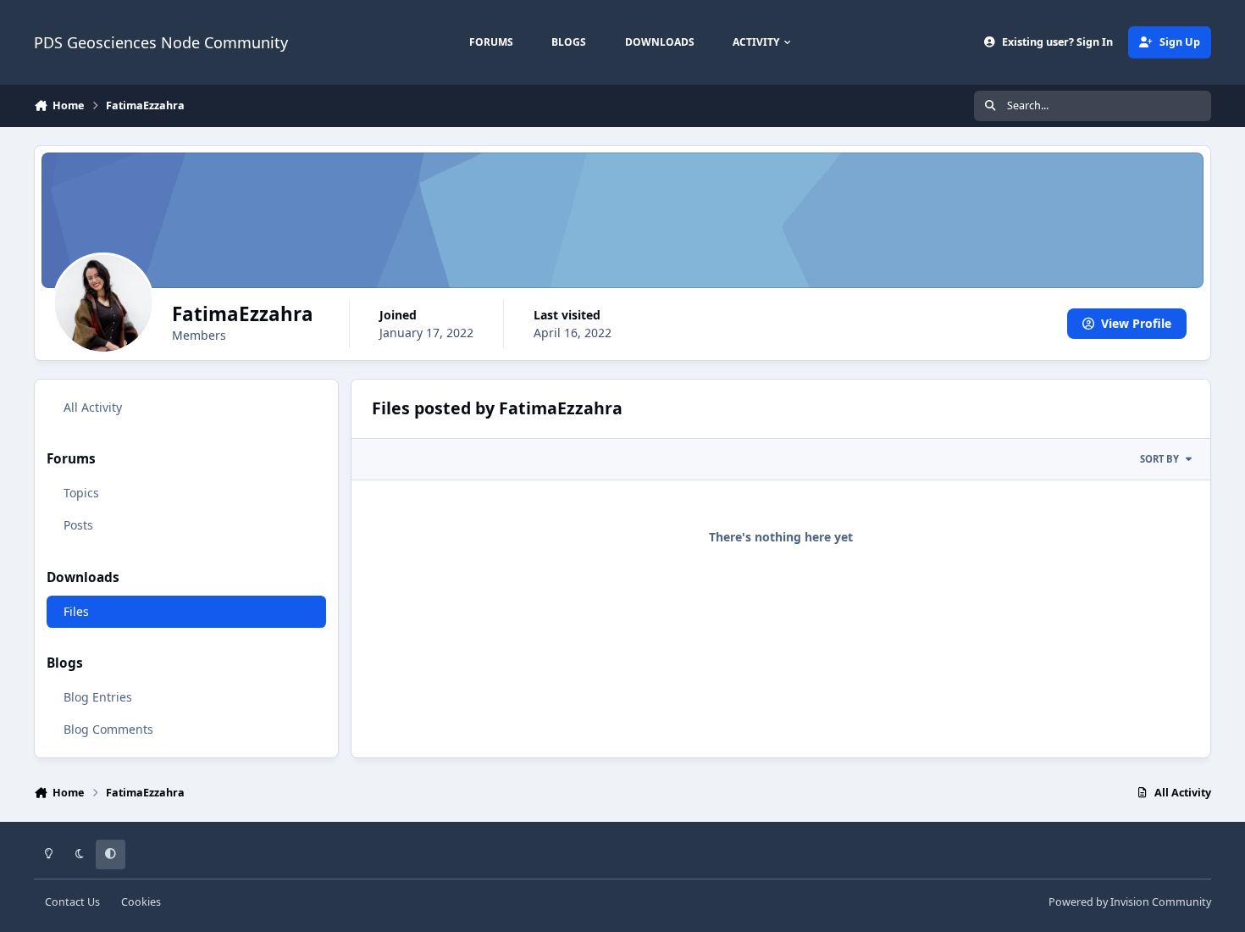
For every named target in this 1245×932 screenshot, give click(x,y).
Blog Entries (98, 697)
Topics (81, 493)
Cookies (141, 902)
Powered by (1130, 902)
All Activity (93, 407)
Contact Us (72, 902)
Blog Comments (108, 729)
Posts (78, 525)
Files (76, 611)
